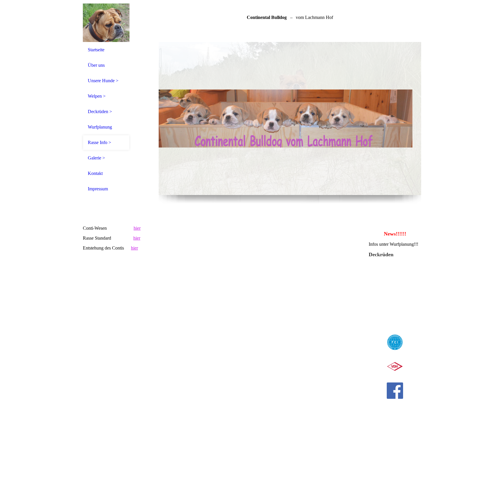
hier (137, 228)
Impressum (98, 188)
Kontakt (95, 173)
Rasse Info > (99, 142)
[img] (106, 21)
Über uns (96, 65)
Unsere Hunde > (103, 80)
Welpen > (97, 96)
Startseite (96, 49)
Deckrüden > (100, 111)
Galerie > (96, 157)
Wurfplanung (100, 126)
